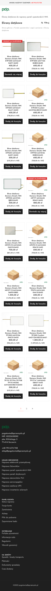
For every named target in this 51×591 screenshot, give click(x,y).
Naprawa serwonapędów (12, 481)
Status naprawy (8, 501)
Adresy (5, 513)
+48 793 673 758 (36, 3)
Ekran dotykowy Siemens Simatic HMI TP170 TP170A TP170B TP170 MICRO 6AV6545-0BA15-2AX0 (13, 380)
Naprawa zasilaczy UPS (11, 485)
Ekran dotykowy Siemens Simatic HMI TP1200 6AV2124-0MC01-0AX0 (13, 334)
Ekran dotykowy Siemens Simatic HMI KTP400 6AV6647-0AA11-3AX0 (13, 106)
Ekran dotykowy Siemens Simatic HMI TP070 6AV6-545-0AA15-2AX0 (38, 289)
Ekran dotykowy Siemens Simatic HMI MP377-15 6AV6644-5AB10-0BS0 (13, 289)
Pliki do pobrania (9, 517)
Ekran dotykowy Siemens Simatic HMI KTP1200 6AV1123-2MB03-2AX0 (38, 59)
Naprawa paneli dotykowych (14, 474)
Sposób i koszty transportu (13, 557)
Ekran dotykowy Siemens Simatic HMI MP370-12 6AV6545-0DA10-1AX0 (38, 243)
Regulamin (6, 541)
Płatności (5, 561)
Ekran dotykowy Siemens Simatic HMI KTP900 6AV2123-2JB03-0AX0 (13, 196)
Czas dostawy (7, 568)
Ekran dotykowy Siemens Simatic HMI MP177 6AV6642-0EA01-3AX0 (38, 196)
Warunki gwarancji (9, 545)
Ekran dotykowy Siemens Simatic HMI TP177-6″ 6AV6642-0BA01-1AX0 (38, 379)
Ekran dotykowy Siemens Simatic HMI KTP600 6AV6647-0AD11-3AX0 (13, 151)
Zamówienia (7, 509)
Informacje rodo (8, 537)
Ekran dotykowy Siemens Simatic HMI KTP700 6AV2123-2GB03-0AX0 (38, 151)
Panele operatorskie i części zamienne (28, 28)
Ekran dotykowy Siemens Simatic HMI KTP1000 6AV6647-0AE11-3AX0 (13, 59)
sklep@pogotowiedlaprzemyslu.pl (16, 451)
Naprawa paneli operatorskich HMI (16, 470)
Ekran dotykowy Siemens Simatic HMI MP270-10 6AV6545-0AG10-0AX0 (13, 243)
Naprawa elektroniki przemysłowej (16, 462)
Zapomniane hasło (9, 521)
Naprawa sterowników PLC (13, 478)
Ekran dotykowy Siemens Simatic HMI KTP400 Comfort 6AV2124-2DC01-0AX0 (38, 106)
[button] (37, 74)
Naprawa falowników (10, 466)
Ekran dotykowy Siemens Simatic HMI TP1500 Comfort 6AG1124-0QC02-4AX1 (38, 334)
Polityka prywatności (10, 533)
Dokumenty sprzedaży (11, 564)
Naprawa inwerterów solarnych (14, 489)
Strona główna (7, 28)
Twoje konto (7, 505)
